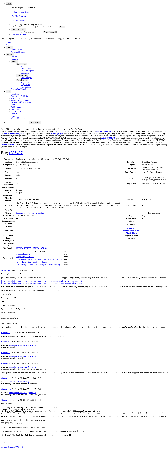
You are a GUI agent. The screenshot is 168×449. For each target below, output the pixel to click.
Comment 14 (6, 389)
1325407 (16, 152)
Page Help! (15, 94)
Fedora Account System (20, 12)
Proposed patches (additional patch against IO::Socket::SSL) (39, 259)
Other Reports (22, 75)
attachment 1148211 (18, 367)
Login (9, 3)
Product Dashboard (18, 89)
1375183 (26, 213)
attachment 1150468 (18, 382)
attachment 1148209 (18, 345)
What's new (15, 98)
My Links (10, 54)
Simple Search (16, 50)
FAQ (13, 105)
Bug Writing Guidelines (20, 96)
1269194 (19, 248)
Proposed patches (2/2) (25, 257)
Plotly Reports (22, 80)
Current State (21, 64)
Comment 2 (5, 333)
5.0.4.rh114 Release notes (21, 103)
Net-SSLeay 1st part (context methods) (31, 262)
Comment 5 (5, 353)
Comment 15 (6, 400)
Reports (14, 61)
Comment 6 (5, 364)
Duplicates (25, 73)
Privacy (4, 447)
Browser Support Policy (20, 100)
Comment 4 (5, 342)
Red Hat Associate (18, 16)
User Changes (26, 78)
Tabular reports (26, 68)
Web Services (16, 112)
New (8, 45)
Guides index (16, 107)
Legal (13, 116)
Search (9, 47)
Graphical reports (27, 71)
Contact (14, 114)
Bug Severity (26, 85)
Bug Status (25, 82)
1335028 (19, 213)
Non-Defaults (26, 87)
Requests (14, 59)
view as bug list (37, 213)
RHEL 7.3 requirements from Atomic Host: (131, 231)
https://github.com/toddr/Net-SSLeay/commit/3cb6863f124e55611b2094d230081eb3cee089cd (42, 283)
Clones (8, 213)
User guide (15, 109)
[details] (32, 345)
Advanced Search (18, 52)
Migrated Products (18, 118)
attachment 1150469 (18, 393)
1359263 (35, 248)
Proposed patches (23, 254)
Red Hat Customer (18, 20)
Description (5, 270)
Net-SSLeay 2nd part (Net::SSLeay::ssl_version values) (38, 265)
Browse (14, 57)
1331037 (27, 248)
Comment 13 (6, 378)
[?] (7, 125)
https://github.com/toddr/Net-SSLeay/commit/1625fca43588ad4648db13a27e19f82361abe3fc (42, 281)
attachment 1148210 (18, 356)
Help (8, 91)
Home (8, 43)
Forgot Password (18, 29)
